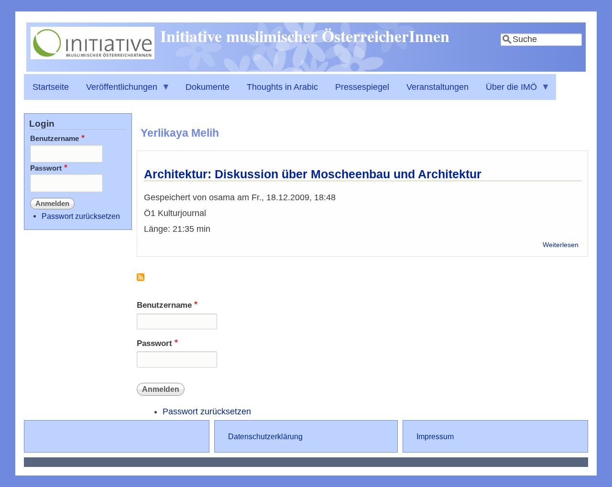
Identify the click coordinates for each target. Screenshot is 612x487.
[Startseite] (92, 56)
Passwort (154, 343)
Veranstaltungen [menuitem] (437, 87)
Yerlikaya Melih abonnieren (140, 280)
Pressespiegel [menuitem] (362, 87)
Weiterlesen (561, 245)
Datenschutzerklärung (265, 436)
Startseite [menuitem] (51, 87)
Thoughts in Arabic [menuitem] (282, 87)
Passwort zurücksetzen (207, 411)
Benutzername (164, 305)
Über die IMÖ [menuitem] (507, 91)
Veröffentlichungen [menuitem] (117, 91)
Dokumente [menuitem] (208, 87)
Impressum (435, 436)
